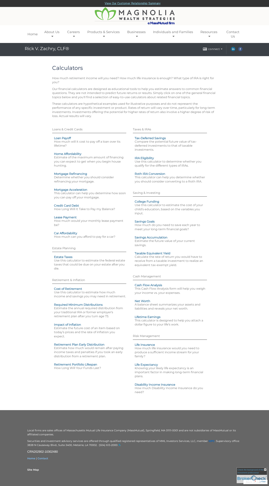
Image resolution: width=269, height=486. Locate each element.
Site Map (33, 469)
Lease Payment (65, 217)
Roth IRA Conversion (150, 174)
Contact (43, 458)
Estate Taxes (63, 257)
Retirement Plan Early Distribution (79, 344)
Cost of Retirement (68, 289)
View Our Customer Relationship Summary (132, 3)
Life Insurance (145, 344)
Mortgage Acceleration (70, 189)
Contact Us (232, 34)
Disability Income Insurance (155, 384)
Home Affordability (67, 154)
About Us (51, 32)
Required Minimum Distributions (78, 304)
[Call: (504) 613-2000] (118, 445)
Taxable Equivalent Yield (152, 253)
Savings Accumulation (151, 237)
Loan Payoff (62, 138)
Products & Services (103, 32)
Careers (73, 32)
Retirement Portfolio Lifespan (75, 364)
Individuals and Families (173, 32)
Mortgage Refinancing (70, 174)
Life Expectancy (146, 364)
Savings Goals (145, 221)
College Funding (147, 201)
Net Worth (142, 301)
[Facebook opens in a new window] (240, 50)
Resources (208, 32)
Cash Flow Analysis (148, 285)
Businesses (136, 32)
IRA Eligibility (144, 158)
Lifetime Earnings (147, 317)
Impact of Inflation (67, 324)
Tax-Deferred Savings (150, 138)
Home (32, 34)
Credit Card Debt (66, 205)
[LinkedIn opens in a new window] (233, 50)
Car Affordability (65, 233)
